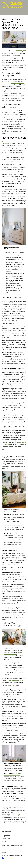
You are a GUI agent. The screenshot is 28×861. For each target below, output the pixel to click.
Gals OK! (4, 852)
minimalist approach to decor (15, 680)
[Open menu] (2, 12)
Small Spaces (7, 836)
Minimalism (7, 835)
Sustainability (7, 838)
